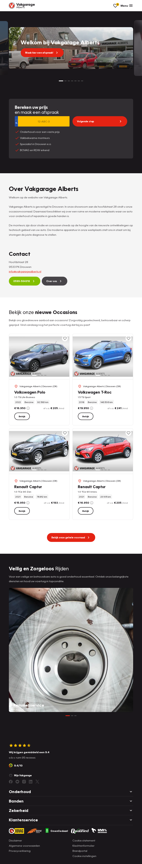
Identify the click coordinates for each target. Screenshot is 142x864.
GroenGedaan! (59, 830)
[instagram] (24, 781)
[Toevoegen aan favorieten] (65, 338)
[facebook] (11, 781)
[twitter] (37, 781)
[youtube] (17, 781)
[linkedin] (31, 781)
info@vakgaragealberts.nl (25, 271)
